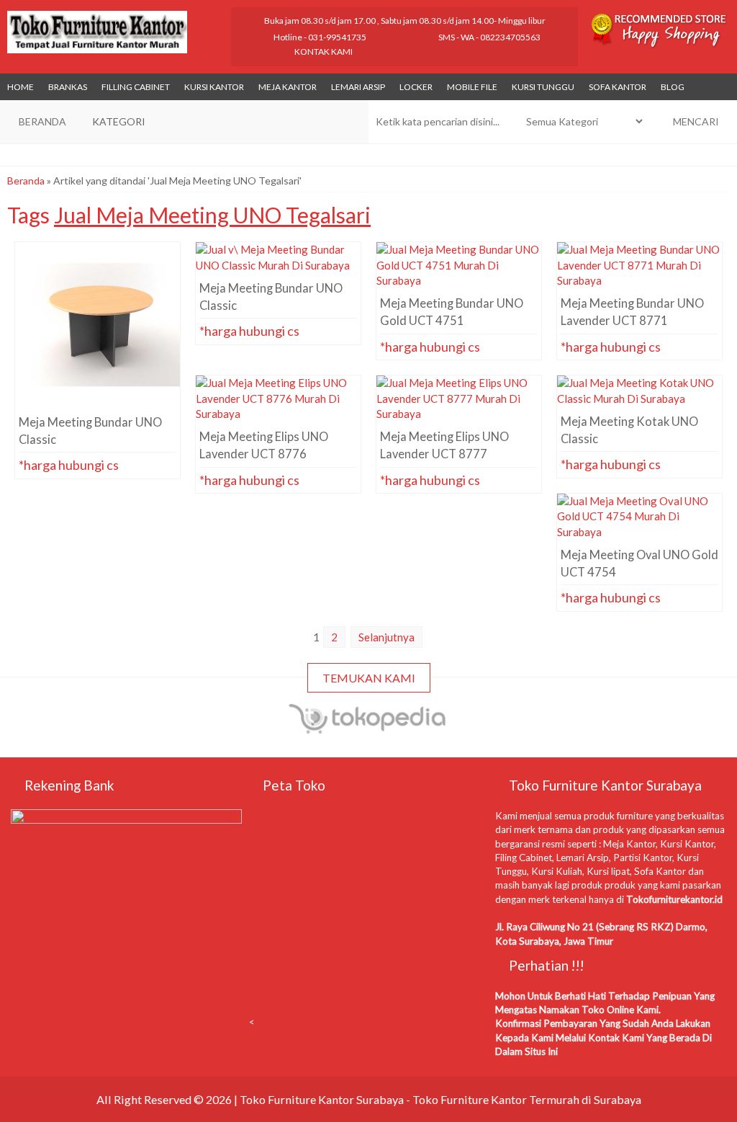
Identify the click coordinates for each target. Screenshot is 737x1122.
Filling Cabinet (135, 86)
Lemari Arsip (358, 86)
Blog (672, 86)
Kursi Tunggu (543, 86)
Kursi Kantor (214, 86)
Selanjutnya (386, 637)
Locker (416, 86)
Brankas (67, 86)
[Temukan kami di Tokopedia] (369, 727)
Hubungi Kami (102, 414)
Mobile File (472, 86)
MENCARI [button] (695, 121)
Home (20, 86)
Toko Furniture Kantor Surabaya (322, 1099)
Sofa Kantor (617, 86)
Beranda (26, 180)
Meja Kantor (287, 86)
